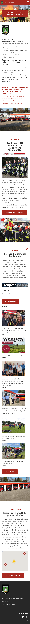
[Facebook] (23, 617)
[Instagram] (26, 617)
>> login (26, 620)
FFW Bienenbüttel (9, 2)
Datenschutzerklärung (8, 604)
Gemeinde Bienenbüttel (9, 607)
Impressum (5, 601)
